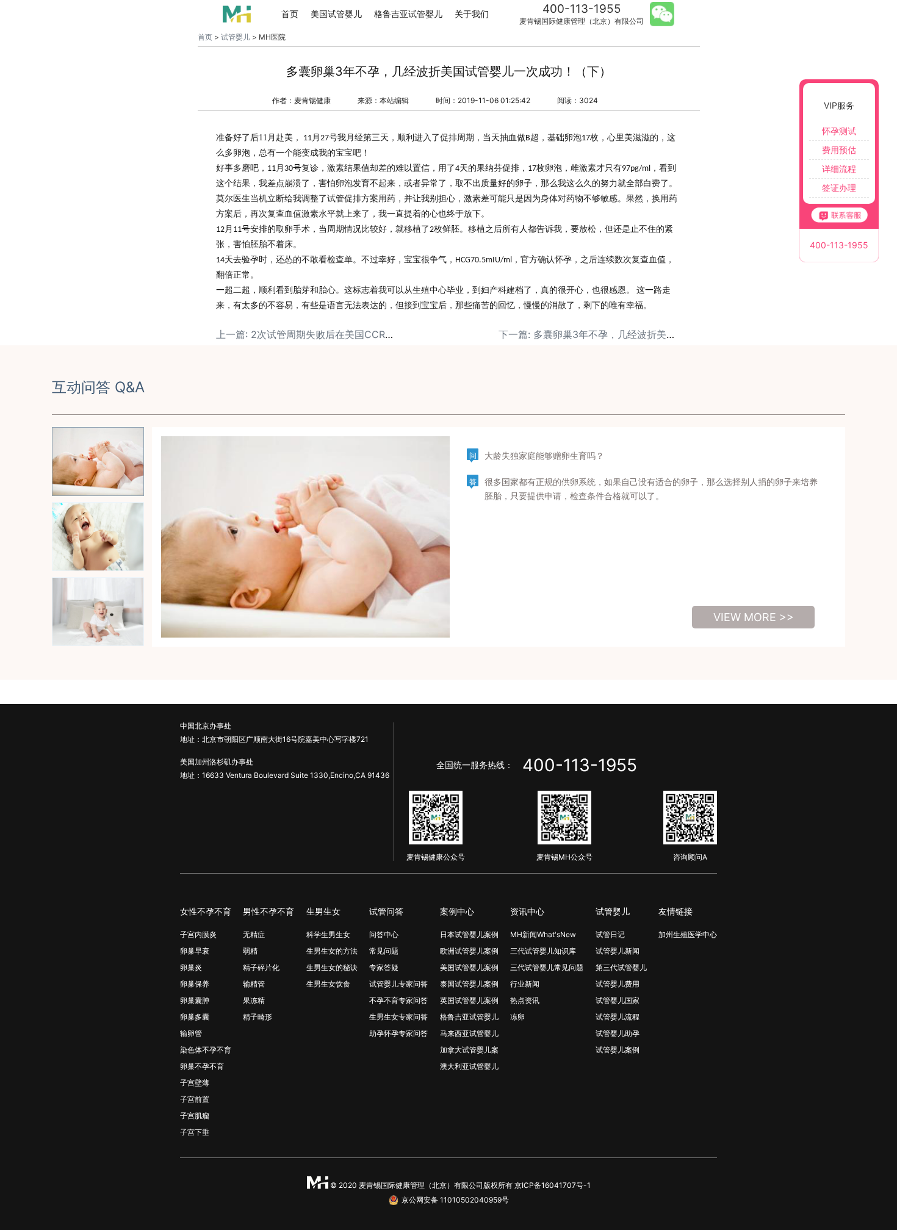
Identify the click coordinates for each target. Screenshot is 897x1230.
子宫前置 (194, 1099)
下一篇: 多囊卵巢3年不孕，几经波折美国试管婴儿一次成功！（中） (646, 334)
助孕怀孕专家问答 (398, 1033)
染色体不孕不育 (205, 1049)
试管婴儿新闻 (617, 950)
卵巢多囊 (194, 1016)
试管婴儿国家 (617, 1000)
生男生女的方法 (332, 950)
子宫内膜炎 (198, 934)
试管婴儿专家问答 (398, 983)
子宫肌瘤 (194, 1115)
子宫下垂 (194, 1132)
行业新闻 (524, 983)
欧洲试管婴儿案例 (469, 950)
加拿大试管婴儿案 (469, 1049)
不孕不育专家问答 (398, 1000)
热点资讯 (524, 1000)
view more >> (753, 617)
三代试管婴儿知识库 (543, 950)
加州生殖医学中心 (687, 934)
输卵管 (191, 1033)
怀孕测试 (839, 131)
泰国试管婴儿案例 (469, 983)
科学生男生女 (328, 934)
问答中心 (383, 934)
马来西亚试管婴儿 (469, 1033)
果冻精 (254, 1000)
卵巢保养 (194, 983)
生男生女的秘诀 (332, 967)
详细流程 (839, 169)
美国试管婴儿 (336, 14)
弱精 (250, 950)
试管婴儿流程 (617, 1016)
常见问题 (383, 950)
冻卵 (517, 1016)
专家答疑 (383, 967)
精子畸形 (257, 1016)
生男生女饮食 (328, 983)
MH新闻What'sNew (543, 934)
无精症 (254, 934)
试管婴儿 (235, 36)
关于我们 (472, 14)
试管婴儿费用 (617, 983)
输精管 (254, 983)
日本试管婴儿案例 (469, 934)
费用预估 (839, 150)
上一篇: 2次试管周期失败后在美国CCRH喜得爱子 (323, 334)
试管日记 (610, 934)
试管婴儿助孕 (617, 1033)
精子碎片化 (261, 967)
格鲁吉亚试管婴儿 (408, 14)
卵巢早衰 (194, 950)
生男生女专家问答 (398, 1016)
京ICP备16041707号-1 (552, 1185)
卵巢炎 (191, 967)
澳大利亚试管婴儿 (469, 1066)
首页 (289, 14)
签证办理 (839, 187)
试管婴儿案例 (617, 1049)
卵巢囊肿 (194, 1000)
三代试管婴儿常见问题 (546, 967)
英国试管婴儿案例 (469, 1000)
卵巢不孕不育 (202, 1066)
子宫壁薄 (194, 1082)
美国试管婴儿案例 (469, 967)
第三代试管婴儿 (621, 967)
